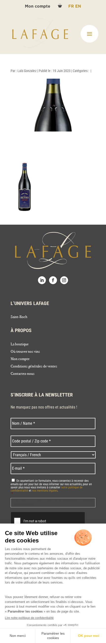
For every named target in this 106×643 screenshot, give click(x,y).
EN (78, 6)
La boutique (20, 344)
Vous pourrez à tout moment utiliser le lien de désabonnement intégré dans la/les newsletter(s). (53, 502)
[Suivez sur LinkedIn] (42, 280)
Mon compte (38, 6)
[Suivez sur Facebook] (53, 280)
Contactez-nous (23, 374)
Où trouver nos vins (25, 352)
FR (71, 6)
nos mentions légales (44, 490)
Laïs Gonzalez (27, 71)
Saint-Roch (19, 317)
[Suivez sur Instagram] (64, 280)
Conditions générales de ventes (34, 366)
